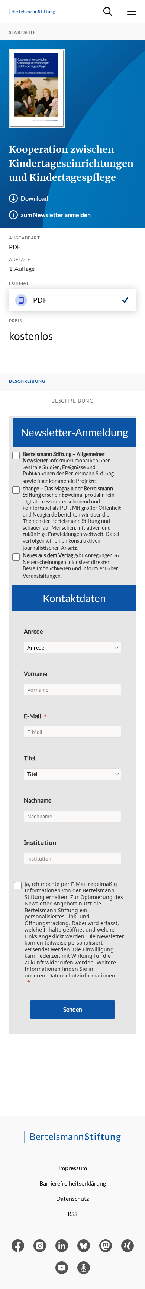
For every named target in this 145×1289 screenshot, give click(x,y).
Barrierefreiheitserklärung (72, 1183)
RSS (72, 1213)
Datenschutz (72, 1198)
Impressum (72, 1167)
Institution (40, 843)
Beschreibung (27, 381)
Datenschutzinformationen (81, 975)
